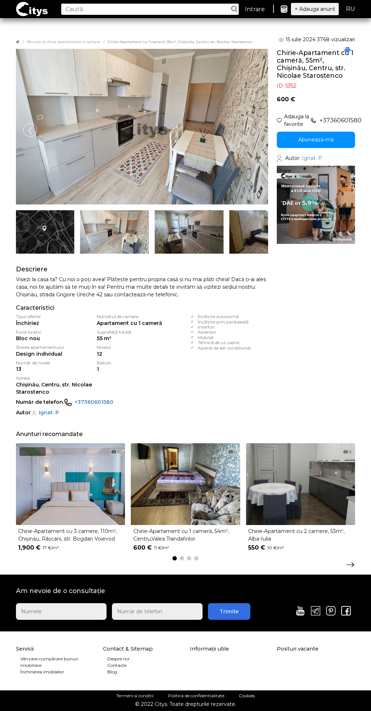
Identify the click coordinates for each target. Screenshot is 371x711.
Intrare (255, 9)
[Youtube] (300, 611)
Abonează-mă (316, 139)
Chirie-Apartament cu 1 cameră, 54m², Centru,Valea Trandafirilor (181, 535)
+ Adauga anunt (315, 9)
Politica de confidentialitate (196, 695)
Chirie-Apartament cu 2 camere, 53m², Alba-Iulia (296, 535)
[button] (254, 130)
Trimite (229, 611)
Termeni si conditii (135, 695)
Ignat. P (49, 412)
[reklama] (316, 204)
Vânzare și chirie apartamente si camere (63, 41)
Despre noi (118, 658)
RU (350, 8)
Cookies (247, 695)
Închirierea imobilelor (42, 671)
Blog (112, 671)
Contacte (116, 665)
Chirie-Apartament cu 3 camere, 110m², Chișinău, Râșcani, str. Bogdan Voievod (67, 535)
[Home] (18, 41)
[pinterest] (330, 611)
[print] (347, 50)
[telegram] (315, 611)
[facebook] (346, 611)
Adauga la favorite (296, 120)
